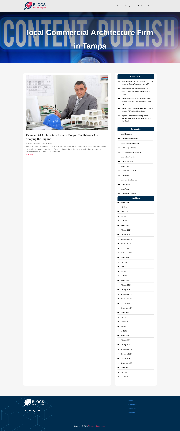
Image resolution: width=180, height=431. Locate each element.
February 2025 (126, 285)
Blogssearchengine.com (97, 426)
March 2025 (125, 280)
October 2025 (125, 248)
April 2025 (124, 276)
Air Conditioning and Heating (131, 152)
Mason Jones (32, 143)
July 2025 (124, 262)
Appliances (125, 175)
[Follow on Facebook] (25, 410)
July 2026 (124, 207)
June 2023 (124, 377)
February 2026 (126, 230)
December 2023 (126, 349)
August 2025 (125, 257)
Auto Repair (125, 189)
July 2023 (124, 372)
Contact (151, 6)
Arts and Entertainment (129, 180)
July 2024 (124, 317)
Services (141, 6)
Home (119, 6)
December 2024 (126, 294)
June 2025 (124, 267)
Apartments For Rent (128, 171)
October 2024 (125, 303)
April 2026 (124, 221)
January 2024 (125, 345)
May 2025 (124, 271)
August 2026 (125, 202)
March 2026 (125, 225)
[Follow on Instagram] (34, 410)
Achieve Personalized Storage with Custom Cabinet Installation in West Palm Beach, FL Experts (136, 101)
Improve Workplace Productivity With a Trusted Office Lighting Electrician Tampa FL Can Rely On (136, 118)
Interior (50, 143)
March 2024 (125, 335)
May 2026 (124, 216)
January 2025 (125, 289)
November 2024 (126, 299)
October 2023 (125, 358)
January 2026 (125, 234)
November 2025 (126, 244)
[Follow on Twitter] (30, 410)
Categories (129, 6)
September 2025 (126, 253)
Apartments (125, 166)
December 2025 (126, 239)
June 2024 (124, 322)
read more (29, 154)
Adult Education (126, 134)
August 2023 (125, 368)
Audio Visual (125, 184)
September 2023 (126, 363)
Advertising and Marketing (130, 143)
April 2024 (124, 331)
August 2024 (125, 312)
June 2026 (124, 212)
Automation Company (128, 194)
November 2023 (126, 354)
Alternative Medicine (128, 157)
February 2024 (126, 340)
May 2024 (124, 326)
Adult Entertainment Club (129, 138)
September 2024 (126, 308)
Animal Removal (127, 161)
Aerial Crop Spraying (128, 148)
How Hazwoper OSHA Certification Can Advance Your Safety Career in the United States (135, 91)
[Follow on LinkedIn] (39, 410)
